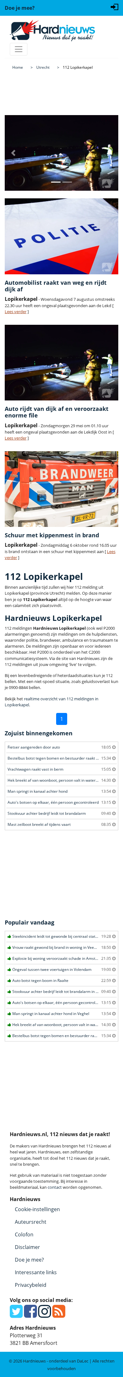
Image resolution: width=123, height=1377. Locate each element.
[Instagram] (44, 1314)
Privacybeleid (30, 1284)
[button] (13, 153)
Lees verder (15, 311)
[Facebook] (30, 1314)
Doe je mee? (29, 1259)
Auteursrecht (30, 1221)
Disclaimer (27, 1247)
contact (55, 1187)
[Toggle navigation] (18, 49)
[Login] (114, 6)
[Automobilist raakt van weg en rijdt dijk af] (61, 236)
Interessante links (36, 1272)
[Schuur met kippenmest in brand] (61, 489)
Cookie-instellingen (37, 1209)
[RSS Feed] (58, 1314)
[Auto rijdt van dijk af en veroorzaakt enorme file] (61, 362)
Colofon (24, 1234)
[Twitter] (16, 1314)
